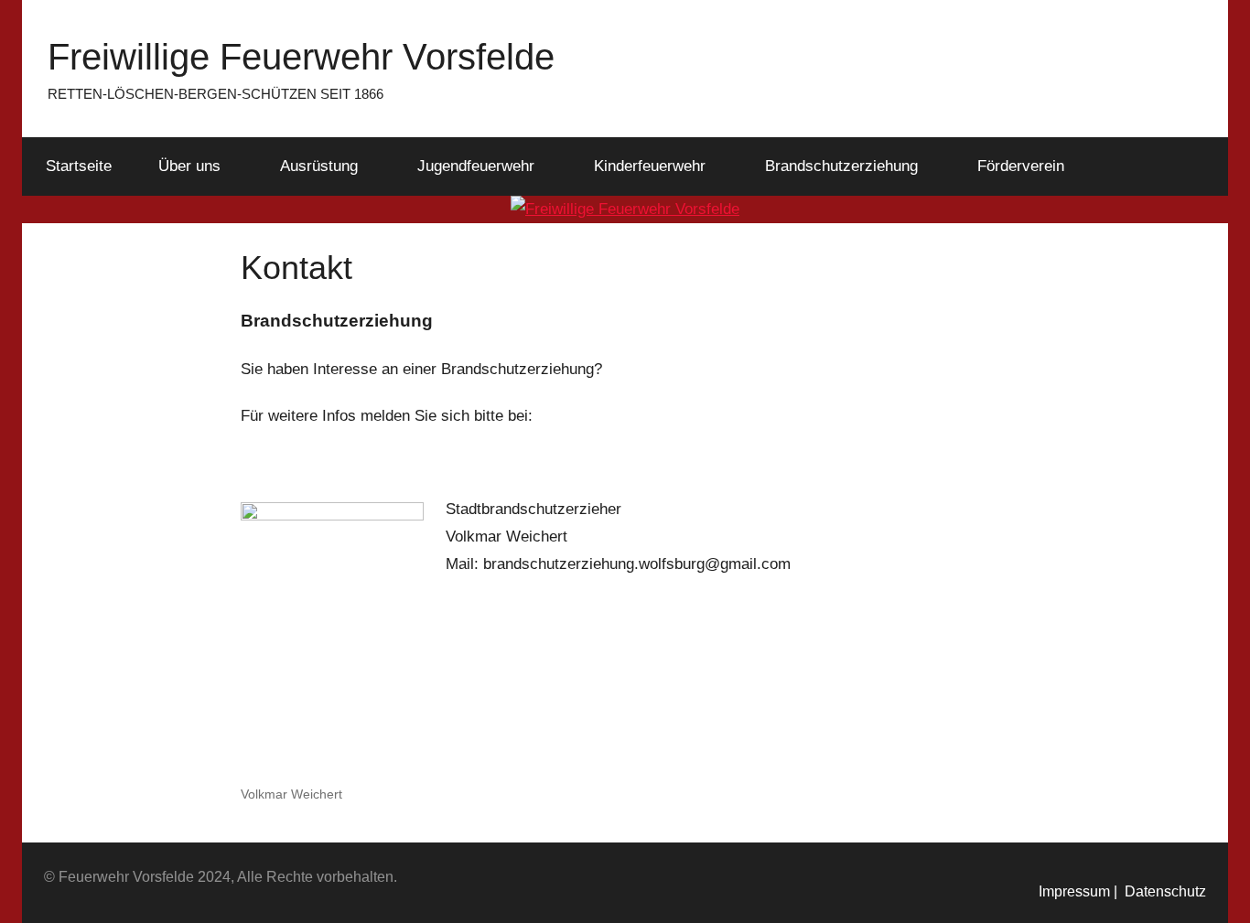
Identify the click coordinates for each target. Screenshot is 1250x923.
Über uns (189, 166)
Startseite (79, 166)
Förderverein (1020, 166)
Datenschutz (1161, 891)
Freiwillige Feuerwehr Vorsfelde (301, 57)
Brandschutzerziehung (841, 166)
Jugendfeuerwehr (475, 166)
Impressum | (1078, 891)
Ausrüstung (319, 166)
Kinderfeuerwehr (650, 166)
